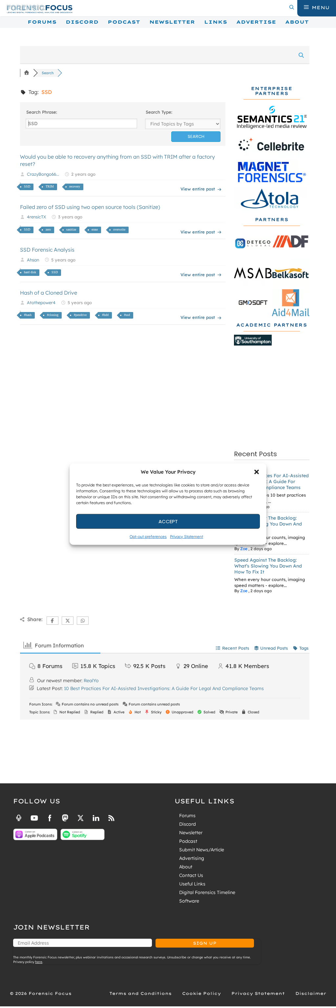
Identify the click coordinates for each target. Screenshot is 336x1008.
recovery (74, 186)
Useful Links (192, 884)
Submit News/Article (201, 850)
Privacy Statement (186, 536)
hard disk (30, 272)
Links (215, 22)
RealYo (91, 680)
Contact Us (191, 875)
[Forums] (27, 73)
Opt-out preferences (148, 536)
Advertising (191, 858)
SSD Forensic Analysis (47, 249)
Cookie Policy (201, 993)
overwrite (119, 229)
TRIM (50, 186)
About (297, 22)
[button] (256, 472)
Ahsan (33, 259)
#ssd (127, 315)
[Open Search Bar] (291, 7)
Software (189, 901)
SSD (27, 186)
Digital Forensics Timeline (207, 892)
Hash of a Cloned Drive (48, 292)
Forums (42, 22)
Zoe (243, 548)
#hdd (105, 315)
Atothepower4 (41, 302)
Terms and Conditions (140, 993)
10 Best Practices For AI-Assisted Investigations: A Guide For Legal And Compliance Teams (271, 481)
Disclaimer (310, 993)
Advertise (256, 22)
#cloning (52, 315)
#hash (28, 315)
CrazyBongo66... (43, 174)
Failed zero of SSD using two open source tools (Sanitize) (90, 207)
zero (48, 229)
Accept (168, 521)
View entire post (197, 188)
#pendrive (80, 315)
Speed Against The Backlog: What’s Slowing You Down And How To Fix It (268, 524)
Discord (82, 22)
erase (95, 229)
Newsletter (172, 22)
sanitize (71, 229)
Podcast (124, 22)
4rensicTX (36, 216)
